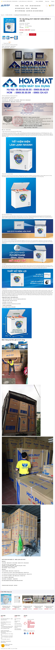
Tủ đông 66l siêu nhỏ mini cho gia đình (6, 607)
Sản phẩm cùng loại (7, 591)
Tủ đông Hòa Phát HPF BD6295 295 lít (38, 607)
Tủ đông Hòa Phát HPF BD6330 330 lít (27, 607)
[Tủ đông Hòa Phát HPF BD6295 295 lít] (38, 599)
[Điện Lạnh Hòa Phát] (5, 5)
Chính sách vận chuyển (17, 621)
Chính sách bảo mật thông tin (18, 627)
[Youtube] (33, 633)
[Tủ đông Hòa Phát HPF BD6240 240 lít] (49, 599)
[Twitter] (27, 633)
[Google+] (30, 633)
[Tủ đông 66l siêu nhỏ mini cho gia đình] (6, 599)
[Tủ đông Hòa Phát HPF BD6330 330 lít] (27, 599)
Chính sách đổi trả (18, 623)
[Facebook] (25, 633)
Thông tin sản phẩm (6, 43)
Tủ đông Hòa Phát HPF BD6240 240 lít (48, 607)
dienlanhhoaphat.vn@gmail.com (29, 630)
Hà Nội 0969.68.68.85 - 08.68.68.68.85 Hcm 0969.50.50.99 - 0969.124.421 (31, 624)
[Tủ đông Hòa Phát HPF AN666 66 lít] (17, 599)
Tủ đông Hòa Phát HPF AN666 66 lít (16, 607)
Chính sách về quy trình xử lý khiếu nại (18, 629)
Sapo (16, 648)
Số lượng (21, 32)
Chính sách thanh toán (18, 619)
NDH (9, 648)
